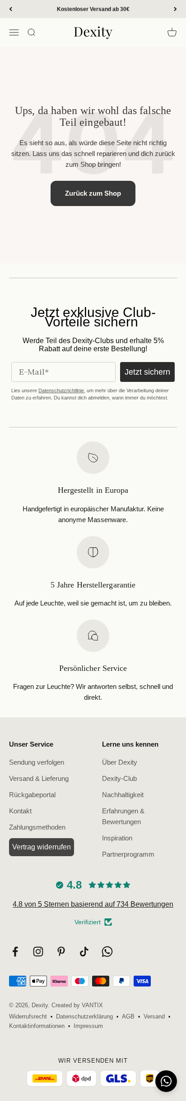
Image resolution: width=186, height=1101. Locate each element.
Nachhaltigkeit (123, 794)
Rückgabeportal (32, 794)
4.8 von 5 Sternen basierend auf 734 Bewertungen (93, 904)
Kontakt (20, 811)
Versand (154, 1016)
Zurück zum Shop (93, 193)
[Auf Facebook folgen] (15, 951)
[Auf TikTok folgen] (84, 951)
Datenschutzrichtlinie (61, 390)
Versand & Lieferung (39, 778)
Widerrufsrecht (28, 1016)
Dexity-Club (119, 778)
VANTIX (92, 1005)
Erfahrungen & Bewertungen (123, 816)
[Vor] (175, 9)
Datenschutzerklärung (84, 1016)
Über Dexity (119, 762)
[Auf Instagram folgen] (38, 951)
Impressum (88, 1026)
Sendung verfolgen (36, 762)
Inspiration (117, 838)
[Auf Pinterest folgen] (61, 951)
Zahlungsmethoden (37, 827)
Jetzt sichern (147, 371)
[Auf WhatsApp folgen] (107, 951)
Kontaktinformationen (37, 1026)
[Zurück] (10, 9)
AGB (128, 1016)
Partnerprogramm (128, 854)
